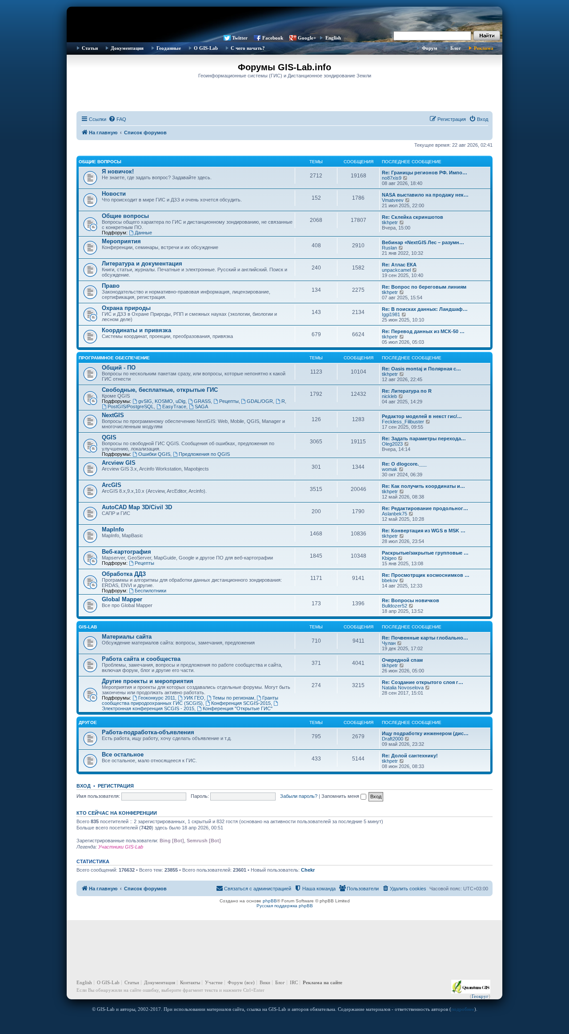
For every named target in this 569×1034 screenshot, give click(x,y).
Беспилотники (150, 590)
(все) (249, 982)
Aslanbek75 (394, 513)
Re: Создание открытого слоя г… (422, 682)
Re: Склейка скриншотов (412, 217)
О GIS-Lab (206, 48)
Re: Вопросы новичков (410, 600)
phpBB (270, 900)
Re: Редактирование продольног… (425, 508)
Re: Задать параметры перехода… (424, 438)
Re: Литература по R (407, 391)
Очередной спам (402, 660)
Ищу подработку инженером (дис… (425, 733)
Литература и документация (142, 263)
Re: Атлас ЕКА (399, 264)
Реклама (483, 48)
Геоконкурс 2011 (156, 697)
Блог (455, 48)
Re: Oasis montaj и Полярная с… (421, 368)
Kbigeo (389, 558)
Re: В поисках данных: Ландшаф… (425, 309)
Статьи (90, 48)
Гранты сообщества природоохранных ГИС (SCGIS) (190, 700)
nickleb (389, 396)
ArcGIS (111, 485)
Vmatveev (393, 200)
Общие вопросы (100, 161)
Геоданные (168, 48)
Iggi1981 (391, 314)
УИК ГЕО (194, 697)
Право (111, 285)
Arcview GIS (119, 462)
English (333, 37)
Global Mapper (122, 599)
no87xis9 (391, 178)
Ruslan (389, 247)
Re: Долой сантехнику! (410, 755)
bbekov (390, 580)
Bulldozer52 (394, 605)
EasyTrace (174, 406)
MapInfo (113, 529)
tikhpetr (390, 222)
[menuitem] (117, 119)
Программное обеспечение (114, 357)
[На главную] (284, 20)
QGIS (109, 437)
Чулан (389, 643)
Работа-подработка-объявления (148, 732)
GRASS (202, 401)
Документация (127, 48)
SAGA (201, 406)
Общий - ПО (119, 367)
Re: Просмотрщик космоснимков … (425, 575)
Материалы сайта (127, 636)
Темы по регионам (233, 697)
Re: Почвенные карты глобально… (425, 637)
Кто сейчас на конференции (116, 813)
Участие (214, 982)
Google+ (307, 37)
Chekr (308, 870)
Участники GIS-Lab (120, 846)
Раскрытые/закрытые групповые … (425, 552)
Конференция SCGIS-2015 (241, 703)
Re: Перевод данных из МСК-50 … (423, 331)
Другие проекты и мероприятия (147, 681)
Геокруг (480, 996)
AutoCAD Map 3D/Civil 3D (137, 507)
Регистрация (116, 786)
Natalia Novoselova (403, 687)
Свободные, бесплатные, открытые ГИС (160, 389)
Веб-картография (126, 551)
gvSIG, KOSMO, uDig (161, 401)
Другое (88, 722)
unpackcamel (396, 270)
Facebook (272, 37)
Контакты (190, 982)
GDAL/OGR (260, 401)
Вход (83, 786)
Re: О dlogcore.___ (404, 464)
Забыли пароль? (298, 796)
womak (389, 469)
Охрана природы (126, 308)
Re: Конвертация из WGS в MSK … (423, 530)
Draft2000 (392, 738)
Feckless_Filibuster (403, 421)
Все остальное (123, 754)
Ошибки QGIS (154, 454)
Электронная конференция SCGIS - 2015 (148, 708)
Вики (265, 982)
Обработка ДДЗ (124, 574)
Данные (143, 232)
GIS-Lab (88, 626)
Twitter (240, 37)
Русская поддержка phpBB (284, 905)
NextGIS (113, 415)
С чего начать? (248, 48)
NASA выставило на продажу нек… (425, 194)
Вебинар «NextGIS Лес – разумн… (423, 242)
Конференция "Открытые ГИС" (237, 708)
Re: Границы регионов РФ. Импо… (424, 172)
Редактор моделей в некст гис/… (422, 416)
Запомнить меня (341, 796)
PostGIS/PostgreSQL (131, 406)
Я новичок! (118, 171)
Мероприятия (121, 241)
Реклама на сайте (322, 982)
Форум (429, 48)
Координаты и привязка (136, 330)
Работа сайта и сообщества (141, 659)
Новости (114, 193)
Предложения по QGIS (204, 454)
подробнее (462, 1009)
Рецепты (229, 401)
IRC (294, 982)
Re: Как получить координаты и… (423, 486)
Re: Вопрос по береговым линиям (424, 287)
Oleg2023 (392, 444)
